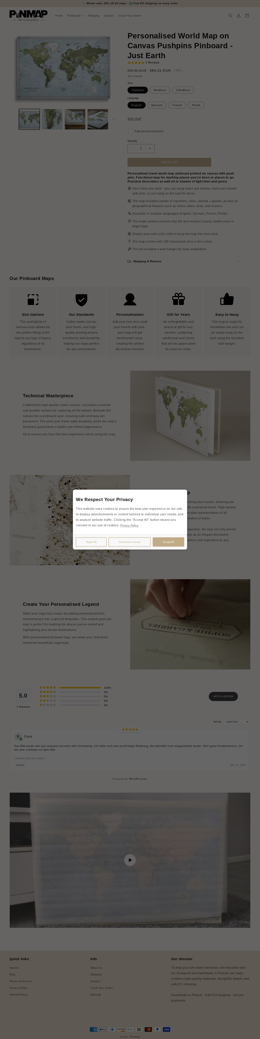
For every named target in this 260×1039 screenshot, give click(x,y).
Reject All (91, 541)
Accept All (168, 541)
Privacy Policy (129, 525)
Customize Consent (129, 541)
